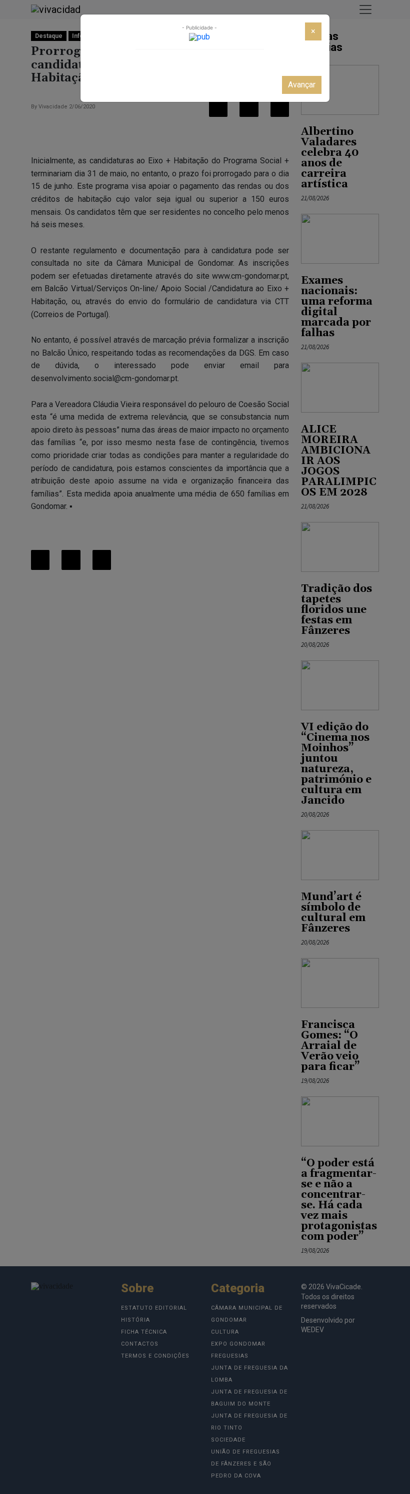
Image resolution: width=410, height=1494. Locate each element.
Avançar (302, 84)
